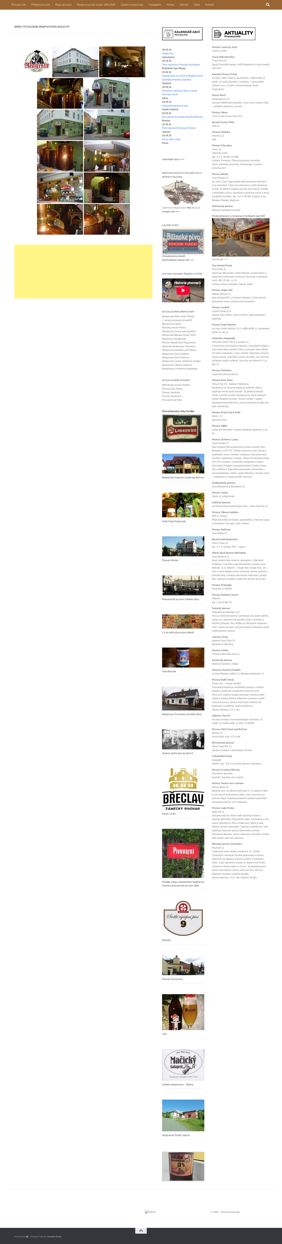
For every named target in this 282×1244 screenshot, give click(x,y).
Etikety (170, 4)
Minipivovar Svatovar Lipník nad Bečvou (183, 477)
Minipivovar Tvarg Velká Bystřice (179, 331)
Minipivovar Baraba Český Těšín (179, 335)
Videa (197, 4)
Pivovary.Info (18, 4)
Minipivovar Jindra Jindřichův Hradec (181, 361)
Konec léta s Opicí (171, 139)
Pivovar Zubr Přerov (172, 389)
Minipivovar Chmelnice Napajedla (180, 368)
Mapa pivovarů (63, 4)
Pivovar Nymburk (171, 392)
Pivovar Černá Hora (172, 979)
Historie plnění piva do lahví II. (177, 753)
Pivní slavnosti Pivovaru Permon (179, 128)
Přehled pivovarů (40, 4)
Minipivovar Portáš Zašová (176, 1135)
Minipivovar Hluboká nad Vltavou (179, 350)
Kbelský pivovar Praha (174, 327)
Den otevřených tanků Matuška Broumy (182, 117)
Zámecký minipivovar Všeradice (178, 346)
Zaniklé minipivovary (132, 4)
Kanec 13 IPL (169, 813)
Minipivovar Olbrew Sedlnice (177, 365)
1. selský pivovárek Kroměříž (177, 320)
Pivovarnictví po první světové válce (180, 599)
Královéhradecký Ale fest (175, 105)
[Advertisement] (83, 271)
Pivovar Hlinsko (170, 560)
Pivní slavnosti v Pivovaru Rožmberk (181, 64)
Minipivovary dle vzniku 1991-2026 (96, 4)
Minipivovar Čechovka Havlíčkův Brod (182, 714)
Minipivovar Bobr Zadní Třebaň (178, 316)
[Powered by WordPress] (27, 1237)
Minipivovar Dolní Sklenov (175, 357)
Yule (164, 1034)
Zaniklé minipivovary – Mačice (178, 1084)
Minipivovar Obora (171, 324)
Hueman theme (54, 1236)
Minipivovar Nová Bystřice (175, 354)
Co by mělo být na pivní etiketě (178, 632)
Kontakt (209, 4)
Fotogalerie (155, 4)
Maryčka (166, 940)
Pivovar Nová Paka (172, 400)
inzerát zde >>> (220, 259)
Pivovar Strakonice (172, 396)
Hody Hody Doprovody (174, 521)
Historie (184, 4)
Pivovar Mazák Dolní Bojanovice (179, 342)
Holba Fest (167, 53)
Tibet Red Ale (169, 671)
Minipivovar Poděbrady (174, 339)
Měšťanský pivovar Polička (176, 385)
